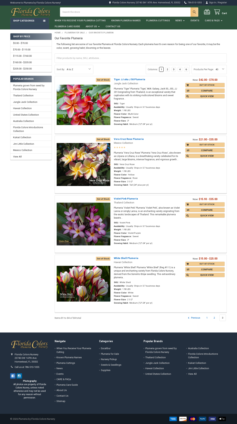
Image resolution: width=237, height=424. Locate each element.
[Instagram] (19, 376)
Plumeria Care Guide (67, 26)
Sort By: (61, 69)
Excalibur (106, 348)
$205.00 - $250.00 (22, 68)
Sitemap (60, 401)
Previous (195, 317)
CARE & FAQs (212, 20)
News (178, 20)
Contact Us (113, 26)
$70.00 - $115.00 (21, 49)
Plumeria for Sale (110, 353)
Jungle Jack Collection (25, 102)
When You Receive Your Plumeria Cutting (80, 20)
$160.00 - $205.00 (22, 62)
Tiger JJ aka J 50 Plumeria (129, 79)
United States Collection (26, 114)
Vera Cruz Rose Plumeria (129, 139)
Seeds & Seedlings (111, 364)
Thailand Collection (23, 95)
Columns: (153, 69)
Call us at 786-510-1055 (27, 367)
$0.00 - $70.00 (20, 43)
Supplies (105, 370)
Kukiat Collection (22, 137)
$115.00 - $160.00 (22, 55)
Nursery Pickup (109, 359)
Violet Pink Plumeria (126, 198)
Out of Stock (206, 85)
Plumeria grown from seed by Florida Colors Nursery (28, 87)
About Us (91, 26)
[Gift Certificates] (208, 12)
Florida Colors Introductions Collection (28, 129)
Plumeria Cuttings (158, 20)
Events (195, 20)
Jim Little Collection (23, 143)
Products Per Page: (204, 69)
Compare (207, 90)
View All (17, 156)
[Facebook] (13, 376)
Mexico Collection (22, 150)
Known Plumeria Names (126, 20)
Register (222, 2)
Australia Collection (23, 121)
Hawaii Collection (22, 108)
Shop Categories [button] (23, 20)
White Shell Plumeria (126, 258)
